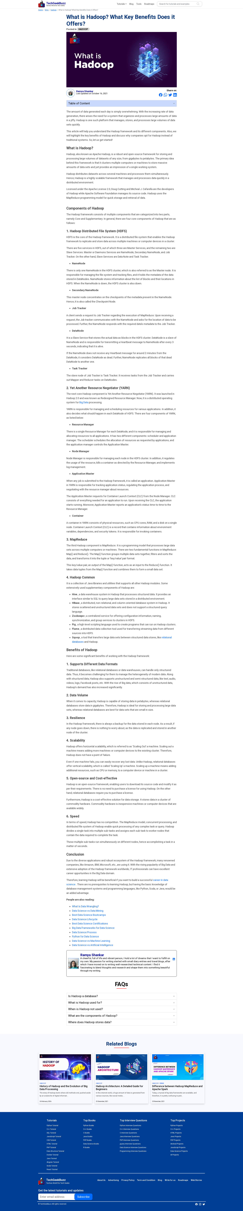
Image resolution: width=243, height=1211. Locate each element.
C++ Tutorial (51, 1129)
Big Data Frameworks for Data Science (93, 927)
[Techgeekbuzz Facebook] (196, 1204)
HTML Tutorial (52, 1144)
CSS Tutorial (51, 1140)
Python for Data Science (85, 936)
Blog (131, 4)
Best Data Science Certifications (90, 923)
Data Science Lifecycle (84, 919)
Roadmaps (149, 4)
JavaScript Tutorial (54, 1136)
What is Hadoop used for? (85, 1002)
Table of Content (79, 103)
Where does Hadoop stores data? (90, 1022)
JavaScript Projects (177, 1147)
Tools (138, 4)
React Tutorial (52, 1169)
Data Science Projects (179, 1151)
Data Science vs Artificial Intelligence (92, 945)
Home (40, 10)
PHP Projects (175, 1140)
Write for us (170, 1180)
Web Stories (196, 1180)
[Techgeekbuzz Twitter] (204, 1204)
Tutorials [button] (121, 4)
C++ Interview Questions (129, 1129)
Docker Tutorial (52, 1155)
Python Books (88, 1126)
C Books (86, 1133)
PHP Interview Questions (129, 1140)
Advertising (113, 1180)
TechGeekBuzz (56, 1180)
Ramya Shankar (84, 91)
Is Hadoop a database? (83, 996)
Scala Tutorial (52, 1166)
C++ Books (87, 1129)
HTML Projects (176, 1133)
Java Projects (175, 1136)
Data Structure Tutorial (55, 1151)
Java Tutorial (52, 1158)
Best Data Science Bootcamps (89, 914)
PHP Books (87, 1140)
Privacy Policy (127, 1180)
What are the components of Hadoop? (92, 1015)
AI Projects (174, 1155)
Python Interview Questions (130, 1126)
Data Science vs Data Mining (87, 910)
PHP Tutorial (51, 1147)
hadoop (53, 10)
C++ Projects (175, 1129)
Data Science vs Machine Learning (91, 940)
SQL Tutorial (51, 1133)
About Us (101, 1180)
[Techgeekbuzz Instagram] (200, 1204)
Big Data (84, 402)
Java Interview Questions (130, 1136)
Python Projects (176, 1126)
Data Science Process (84, 932)
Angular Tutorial (53, 1162)
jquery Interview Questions (130, 1144)
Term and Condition (146, 1180)
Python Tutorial (52, 1126)
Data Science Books (91, 1144)
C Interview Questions (128, 1133)
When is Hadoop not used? (85, 1009)
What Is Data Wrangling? (85, 906)
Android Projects (176, 1144)
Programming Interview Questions (133, 1151)
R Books (86, 1147)
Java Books (87, 1136)
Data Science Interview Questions (133, 1147)
